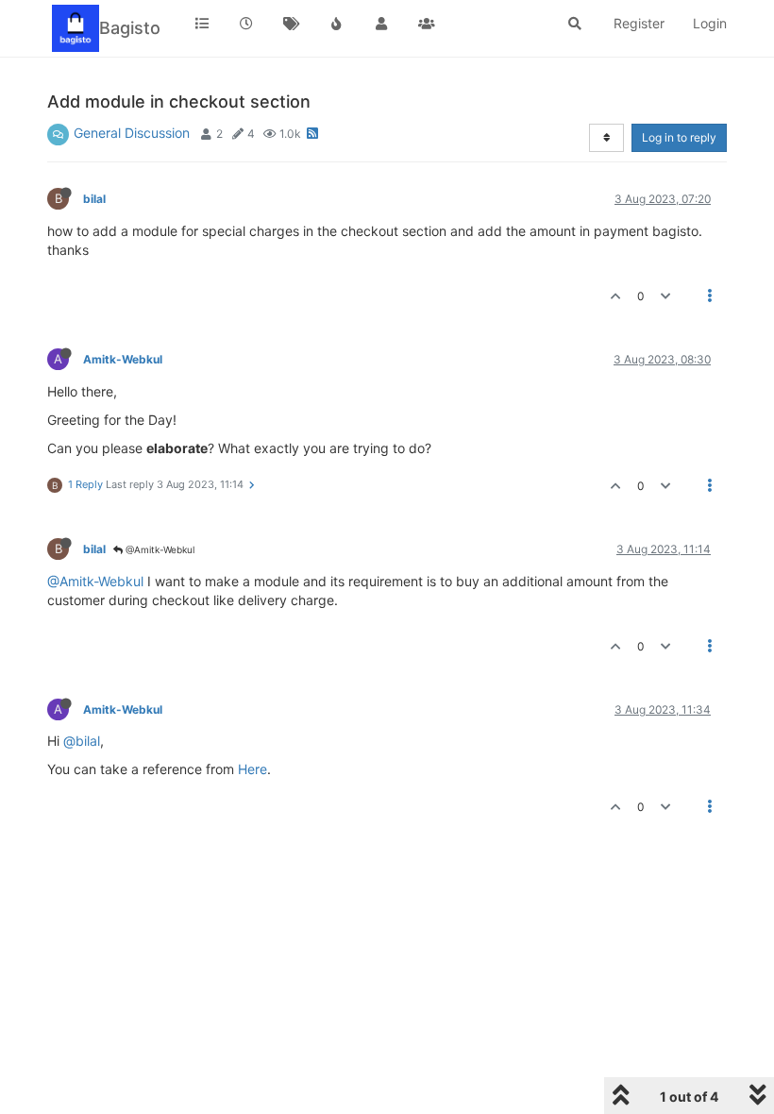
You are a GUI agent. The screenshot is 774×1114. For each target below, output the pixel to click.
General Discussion (132, 133)
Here (252, 769)
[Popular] (337, 23)
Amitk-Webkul (122, 359)
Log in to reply (679, 137)
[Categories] (202, 23)
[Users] (381, 23)
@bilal (81, 741)
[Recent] (247, 23)
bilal (94, 199)
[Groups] (426, 23)
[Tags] (291, 23)
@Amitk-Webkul (158, 549)
